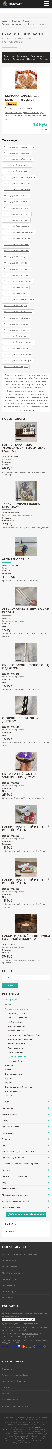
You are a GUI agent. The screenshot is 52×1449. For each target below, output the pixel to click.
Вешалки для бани (16, 1026)
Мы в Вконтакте (9, 1266)
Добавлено (18, 59)
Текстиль (9, 1065)
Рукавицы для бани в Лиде (15, 257)
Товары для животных (15, 1074)
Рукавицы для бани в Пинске (16, 324)
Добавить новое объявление (26, 1214)
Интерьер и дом (12, 38)
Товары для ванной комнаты (18, 1087)
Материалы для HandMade (14, 1176)
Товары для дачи (13, 1091)
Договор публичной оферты (15, 1406)
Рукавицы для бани (14, 108)
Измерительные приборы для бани (24, 1035)
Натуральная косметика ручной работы (20, 1163)
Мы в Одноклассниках (12, 1273)
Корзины (9, 1078)
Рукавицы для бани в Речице (16, 336)
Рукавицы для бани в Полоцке (16, 330)
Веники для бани (15, 1048)
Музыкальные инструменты (15, 1195)
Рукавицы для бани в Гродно (16, 208)
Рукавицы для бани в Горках (16, 202)
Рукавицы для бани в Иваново (16, 226)
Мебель (8, 1069)
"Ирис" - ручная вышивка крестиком (21, 505)
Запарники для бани (17, 1017)
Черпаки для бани (16, 1013)
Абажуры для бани (16, 1030)
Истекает (32, 59)
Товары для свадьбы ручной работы (19, 1151)
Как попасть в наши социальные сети (19, 1254)
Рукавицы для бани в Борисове (17, 165)
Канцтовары (8, 1132)
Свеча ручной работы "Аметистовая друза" (19, 776)
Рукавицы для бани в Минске (16, 263)
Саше (4, 568)
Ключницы (7, 459)
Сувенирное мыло (10, 1126)
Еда (3, 1145)
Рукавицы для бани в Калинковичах (19, 232)
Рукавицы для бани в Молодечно (18, 281)
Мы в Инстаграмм (10, 1260)
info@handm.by (26, 1438)
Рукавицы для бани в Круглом (16, 250)
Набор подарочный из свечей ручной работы (25, 829)
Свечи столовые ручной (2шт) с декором (25, 667)
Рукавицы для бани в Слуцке (16, 348)
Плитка (8, 1095)
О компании (7, 1387)
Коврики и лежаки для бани (20, 1039)
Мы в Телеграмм (9, 1291)
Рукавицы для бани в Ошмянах (17, 318)
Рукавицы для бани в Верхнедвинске (19, 177)
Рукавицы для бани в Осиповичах (18, 311)
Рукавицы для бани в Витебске (17, 183)
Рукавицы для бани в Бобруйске (17, 159)
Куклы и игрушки (10, 1114)
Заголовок (9, 56)
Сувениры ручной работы (14, 1157)
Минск (29, 108)
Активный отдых (10, 1188)
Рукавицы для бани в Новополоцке (19, 299)
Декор (8, 1004)
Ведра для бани (15, 1061)
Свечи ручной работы (13, 621)
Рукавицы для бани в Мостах (16, 287)
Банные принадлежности (16, 1009)
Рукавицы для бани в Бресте (16, 171)
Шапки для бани (15, 1052)
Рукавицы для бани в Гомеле (16, 196)
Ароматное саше (15, 559)
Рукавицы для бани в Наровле (16, 293)
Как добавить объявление (14, 1381)
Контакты (6, 1393)
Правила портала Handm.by (15, 1375)
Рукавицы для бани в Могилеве (17, 269)
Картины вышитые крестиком (17, 515)
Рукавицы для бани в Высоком (17, 189)
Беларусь (9, 1231)
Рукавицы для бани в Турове (16, 366)
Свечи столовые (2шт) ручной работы (25, 611)
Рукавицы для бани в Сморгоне (17, 354)
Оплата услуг (8, 1369)
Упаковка (6, 1170)
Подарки (6, 1139)
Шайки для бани (15, 1022)
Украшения (7, 1108)
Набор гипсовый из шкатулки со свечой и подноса (26, 937)
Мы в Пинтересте (10, 1279)
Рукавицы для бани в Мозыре (16, 275)
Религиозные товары (12, 1207)
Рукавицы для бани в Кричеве (16, 244)
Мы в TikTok (7, 1297)
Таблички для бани (16, 1043)
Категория (22, 56)
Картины (9, 1082)
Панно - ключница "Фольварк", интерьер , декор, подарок (25, 448)
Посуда (5, 1101)
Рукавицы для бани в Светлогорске (19, 342)
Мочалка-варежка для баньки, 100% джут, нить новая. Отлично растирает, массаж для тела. (25, 115)
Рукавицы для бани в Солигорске (18, 360)
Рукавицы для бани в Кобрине (17, 238)
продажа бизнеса (30, 1333)
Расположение (38, 56)
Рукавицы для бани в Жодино (16, 220)
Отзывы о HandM (10, 1399)
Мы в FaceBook (9, 1285)
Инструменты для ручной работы (17, 1201)
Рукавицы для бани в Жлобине (17, 214)
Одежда (6, 1120)
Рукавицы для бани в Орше (15, 305)
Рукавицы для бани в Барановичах (19, 147)
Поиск (10, 985)
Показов (44, 59)
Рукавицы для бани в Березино (17, 153)
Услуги (5, 1182)
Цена (7, 59)
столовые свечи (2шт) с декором (20, 720)
